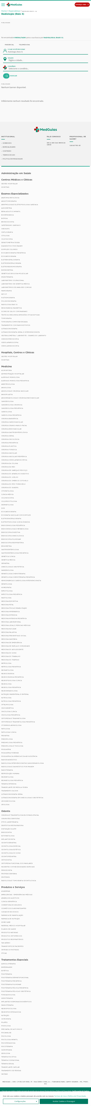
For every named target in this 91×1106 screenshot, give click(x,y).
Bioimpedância (7, 215)
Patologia (5, 728)
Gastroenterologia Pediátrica (14, 553)
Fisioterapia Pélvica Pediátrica (14, 988)
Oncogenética (7, 708)
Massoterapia (7, 1005)
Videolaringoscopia (10, 346)
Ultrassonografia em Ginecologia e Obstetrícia (22, 797)
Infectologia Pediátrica (11, 594)
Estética (5, 970)
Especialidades (9, 147)
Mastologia (6, 598)
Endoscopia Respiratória (12, 542)
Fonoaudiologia (8, 994)
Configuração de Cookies (80, 1091)
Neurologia (6, 684)
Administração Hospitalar (12, 374)
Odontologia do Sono (11, 853)
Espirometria (7, 270)
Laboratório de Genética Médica (15, 284)
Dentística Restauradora (12, 825)
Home (4, 11)
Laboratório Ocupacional (12, 280)
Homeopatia (6, 587)
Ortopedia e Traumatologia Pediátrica (18, 722)
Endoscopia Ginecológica (12, 535)
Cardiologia (6, 411)
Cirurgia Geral (7, 436)
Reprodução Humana (10, 773)
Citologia (5, 235)
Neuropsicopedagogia (11, 1012)
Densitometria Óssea (10, 242)
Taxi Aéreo (5, 943)
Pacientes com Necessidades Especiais (18, 867)
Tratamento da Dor (9, 790)
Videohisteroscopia (10, 339)
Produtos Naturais (9, 932)
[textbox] (17, 60)
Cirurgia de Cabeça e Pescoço (14, 470)
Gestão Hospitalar (9, 183)
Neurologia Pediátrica (11, 687)
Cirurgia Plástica (8, 446)
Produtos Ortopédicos (11, 936)
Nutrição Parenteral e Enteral (15, 694)
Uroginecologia (8, 801)
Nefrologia (6, 663)
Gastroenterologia (10, 549)
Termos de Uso (9, 155)
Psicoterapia (7, 1046)
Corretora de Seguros (11, 905)
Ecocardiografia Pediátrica (13, 253)
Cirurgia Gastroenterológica (14, 432)
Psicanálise (6, 1032)
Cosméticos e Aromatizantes (13, 908)
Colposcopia (7, 239)
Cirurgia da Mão (8, 467)
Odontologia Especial (11, 846)
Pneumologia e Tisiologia (12, 746)
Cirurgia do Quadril (10, 487)
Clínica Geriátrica (9, 901)
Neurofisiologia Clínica (11, 680)
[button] (3, 4)
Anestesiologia (8, 384)
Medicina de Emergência (11, 642)
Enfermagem (6, 967)
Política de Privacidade (13, 159)
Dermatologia (7, 504)
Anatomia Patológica (10, 197)
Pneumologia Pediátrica (11, 742)
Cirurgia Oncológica (10, 439)
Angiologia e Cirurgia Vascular (15, 391)
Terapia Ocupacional (10, 1060)
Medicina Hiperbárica (10, 611)
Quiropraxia (6, 1050)
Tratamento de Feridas (11, 1070)
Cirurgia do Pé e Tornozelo (13, 484)
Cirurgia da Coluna (9, 463)
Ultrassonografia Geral (12, 794)
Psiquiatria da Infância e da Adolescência (19, 756)
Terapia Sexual (7, 1063)
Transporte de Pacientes (12, 946)
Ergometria (6, 546)
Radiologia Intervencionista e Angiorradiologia (22, 763)
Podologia (6, 1026)
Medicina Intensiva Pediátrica (14, 618)
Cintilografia (7, 232)
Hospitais (5, 187)
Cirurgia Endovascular (11, 429)
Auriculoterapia (8, 963)
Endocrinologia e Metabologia (14, 529)
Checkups (5, 228)
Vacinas (4, 1074)
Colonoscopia (7, 498)
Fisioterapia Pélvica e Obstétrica (16, 991)
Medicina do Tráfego (10, 660)
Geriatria (5, 563)
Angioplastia (7, 394)
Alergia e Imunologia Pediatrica (15, 380)
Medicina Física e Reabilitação (14, 608)
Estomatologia (7, 836)
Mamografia (6, 290)
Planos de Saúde (8, 929)
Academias (5, 891)
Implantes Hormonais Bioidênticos (16, 1001)
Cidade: (11, 58)
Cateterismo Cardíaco (11, 225)
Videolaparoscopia (9, 342)
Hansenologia (7, 570)
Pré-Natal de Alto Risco (11, 1029)
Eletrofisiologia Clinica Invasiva (15, 522)
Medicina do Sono (9, 653)
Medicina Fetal (7, 604)
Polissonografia (8, 301)
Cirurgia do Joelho (9, 477)
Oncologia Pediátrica (10, 715)
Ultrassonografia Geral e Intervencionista (20, 332)
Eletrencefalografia (10, 259)
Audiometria (6, 208)
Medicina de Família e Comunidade (15, 646)
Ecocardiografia (8, 511)
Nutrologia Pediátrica (11, 701)
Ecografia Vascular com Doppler (16, 515)
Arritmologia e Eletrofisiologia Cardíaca (19, 204)
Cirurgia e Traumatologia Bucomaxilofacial (20, 815)
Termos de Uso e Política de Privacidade (70, 1096)
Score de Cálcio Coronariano (14, 311)
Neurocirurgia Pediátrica (12, 677)
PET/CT (4, 294)
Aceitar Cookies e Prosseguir (64, 1101)
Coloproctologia (9, 501)
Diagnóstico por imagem (12, 246)
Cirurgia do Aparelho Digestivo (15, 473)
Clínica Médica (7, 494)
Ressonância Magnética (11, 308)
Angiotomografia (9, 201)
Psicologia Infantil (9, 1039)
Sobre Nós (7, 143)
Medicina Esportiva (9, 601)
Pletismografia (8, 297)
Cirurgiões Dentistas (10, 818)
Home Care (5, 922)
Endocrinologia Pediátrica (13, 525)
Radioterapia (7, 770)
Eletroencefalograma (11, 263)
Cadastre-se (75, 145)
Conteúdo (7, 151)
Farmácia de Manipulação (12, 915)
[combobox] (17, 60)
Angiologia (6, 387)
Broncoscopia (7, 222)
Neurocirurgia (7, 673)
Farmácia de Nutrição (10, 918)
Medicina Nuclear (8, 629)
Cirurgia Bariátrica (9, 418)
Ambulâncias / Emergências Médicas (16, 894)
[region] (45, 1098)
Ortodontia (6, 860)
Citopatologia (7, 491)
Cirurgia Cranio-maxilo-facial (14, 425)
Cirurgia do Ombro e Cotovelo (14, 480)
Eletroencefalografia (11, 518)
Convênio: (12, 66)
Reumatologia (7, 777)
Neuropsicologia (8, 1008)
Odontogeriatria (8, 842)
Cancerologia (7, 401)
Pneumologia (7, 739)
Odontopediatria (8, 856)
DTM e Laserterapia (9, 822)
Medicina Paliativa (9, 632)
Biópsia (4, 218)
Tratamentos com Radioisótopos (15, 325)
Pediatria (5, 735)
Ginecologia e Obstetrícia (12, 566)
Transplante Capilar (10, 1067)
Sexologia (5, 1053)
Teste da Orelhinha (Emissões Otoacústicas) (20, 315)
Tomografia (6, 318)
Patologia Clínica (8, 732)
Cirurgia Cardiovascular (12, 422)
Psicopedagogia (8, 1043)
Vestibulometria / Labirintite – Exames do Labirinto (23, 335)
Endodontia (6, 832)
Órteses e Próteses (10, 949)
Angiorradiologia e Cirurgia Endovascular (20, 398)
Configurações (20, 1101)
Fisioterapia (6, 974)
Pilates (4, 1022)
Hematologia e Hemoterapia (13, 573)
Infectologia (7, 591)
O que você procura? (16, 49)
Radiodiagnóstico (9, 759)
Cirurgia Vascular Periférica (14, 456)
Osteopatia (6, 1019)
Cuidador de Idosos (10, 912)
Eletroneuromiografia (11, 266)
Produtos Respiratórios (12, 939)
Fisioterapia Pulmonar (11, 984)
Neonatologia (7, 670)
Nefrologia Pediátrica (11, 666)
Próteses (5, 877)
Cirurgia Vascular (9, 453)
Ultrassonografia (9, 328)
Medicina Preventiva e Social (13, 635)
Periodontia (6, 870)
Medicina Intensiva (9, 615)
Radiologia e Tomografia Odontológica (18, 880)
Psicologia (6, 1036)
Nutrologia (6, 697)
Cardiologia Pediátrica (11, 415)
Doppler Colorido (9, 249)
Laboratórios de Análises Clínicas (16, 287)
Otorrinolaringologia (11, 725)
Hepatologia (6, 584)
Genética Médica (8, 560)
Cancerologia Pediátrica (12, 408)
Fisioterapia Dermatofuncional (15, 977)
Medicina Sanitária (9, 639)
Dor (3, 508)
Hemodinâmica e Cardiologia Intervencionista (21, 580)
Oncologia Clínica (9, 711)
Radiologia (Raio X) (9, 304)
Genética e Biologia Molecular (14, 273)
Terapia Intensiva (8, 784)
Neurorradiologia (9, 691)
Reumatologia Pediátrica (12, 780)
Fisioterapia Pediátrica (11, 981)
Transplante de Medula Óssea (14, 787)
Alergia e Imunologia (10, 377)
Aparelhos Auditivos (10, 898)
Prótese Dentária (9, 873)
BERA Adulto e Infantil (11, 211)
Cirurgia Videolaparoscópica (14, 460)
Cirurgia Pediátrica (9, 442)
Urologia (5, 804)
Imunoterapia (7, 277)
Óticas (4, 953)
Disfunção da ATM (8, 829)
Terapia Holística (8, 1057)
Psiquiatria (6, 749)
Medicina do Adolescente (12, 649)
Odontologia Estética (11, 849)
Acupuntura (6, 370)
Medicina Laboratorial (11, 622)
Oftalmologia (7, 704)
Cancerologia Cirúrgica (11, 405)
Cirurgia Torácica (9, 449)
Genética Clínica (8, 556)
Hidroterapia (7, 998)
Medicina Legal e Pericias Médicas (16, 625)
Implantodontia (8, 839)
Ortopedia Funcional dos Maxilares (17, 863)
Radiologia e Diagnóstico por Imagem (17, 766)
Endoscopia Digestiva (10, 532)
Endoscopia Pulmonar (11, 539)
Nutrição (5, 1015)
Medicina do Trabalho (10, 656)
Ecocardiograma (8, 256)
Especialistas (14, 11)
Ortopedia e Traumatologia (13, 718)
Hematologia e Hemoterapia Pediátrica (18, 577)
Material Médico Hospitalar (13, 925)
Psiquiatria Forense (10, 753)
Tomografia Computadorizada (14, 321)
